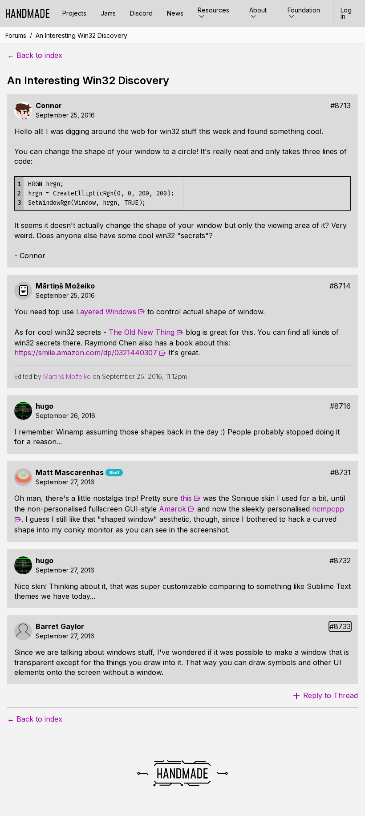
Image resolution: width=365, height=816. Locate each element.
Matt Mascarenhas (70, 472)
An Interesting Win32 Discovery (81, 35)
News (175, 13)
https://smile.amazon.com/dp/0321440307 (85, 352)
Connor (49, 105)
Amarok (172, 508)
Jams (108, 13)
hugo (44, 406)
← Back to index (34, 55)
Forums (15, 35)
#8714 (340, 286)
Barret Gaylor (60, 626)
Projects (74, 13)
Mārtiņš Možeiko (65, 286)
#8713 (340, 105)
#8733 (340, 626)
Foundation (304, 10)
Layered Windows (106, 311)
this (186, 498)
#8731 (340, 472)
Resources (213, 10)
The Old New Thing (141, 332)
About (258, 10)
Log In (346, 13)
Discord (141, 13)
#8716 (340, 406)
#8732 (340, 560)
